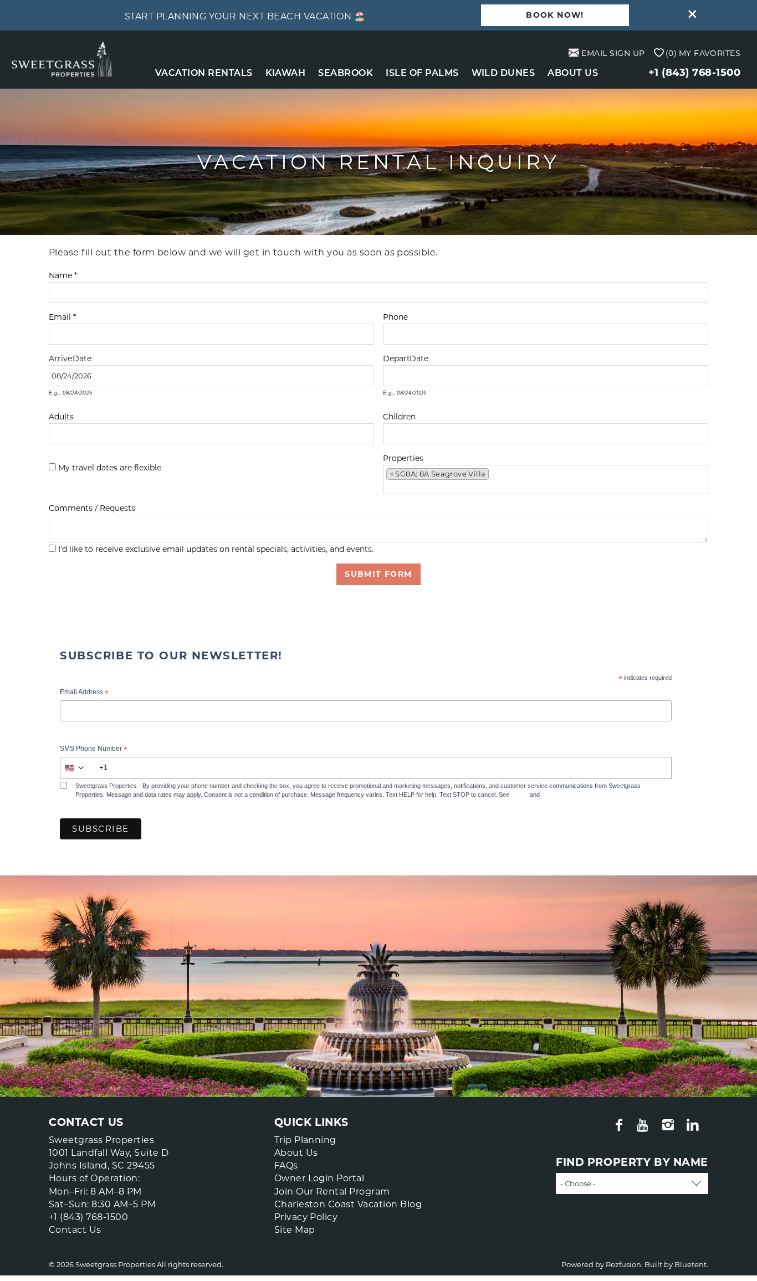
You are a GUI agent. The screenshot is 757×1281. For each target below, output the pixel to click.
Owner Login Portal (319, 1178)
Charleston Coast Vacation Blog (348, 1204)
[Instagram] (669, 1125)
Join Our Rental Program (332, 1191)
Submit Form (378, 574)
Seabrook (345, 73)
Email (62, 315)
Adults (61, 415)
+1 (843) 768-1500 (694, 72)
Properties (403, 456)
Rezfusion (623, 1264)
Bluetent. (691, 1264)
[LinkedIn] (694, 1125)
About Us (573, 73)
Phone (395, 315)
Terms (519, 794)
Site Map (294, 1229)
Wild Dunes (503, 73)
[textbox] (495, 476)
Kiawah (285, 73)
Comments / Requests (92, 506)
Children (399, 415)
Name (63, 274)
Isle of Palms (422, 73)
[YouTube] (644, 1125)
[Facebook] (620, 1125)
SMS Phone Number (93, 749)
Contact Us (75, 1229)
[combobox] (545, 479)
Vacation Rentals (204, 73)
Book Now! (555, 15)
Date (82, 357)
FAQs (286, 1165)
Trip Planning (305, 1140)
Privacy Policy (560, 794)
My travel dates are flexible (109, 468)
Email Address (84, 693)
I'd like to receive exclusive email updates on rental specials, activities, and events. (216, 549)
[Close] (688, 15)
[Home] (62, 58)
